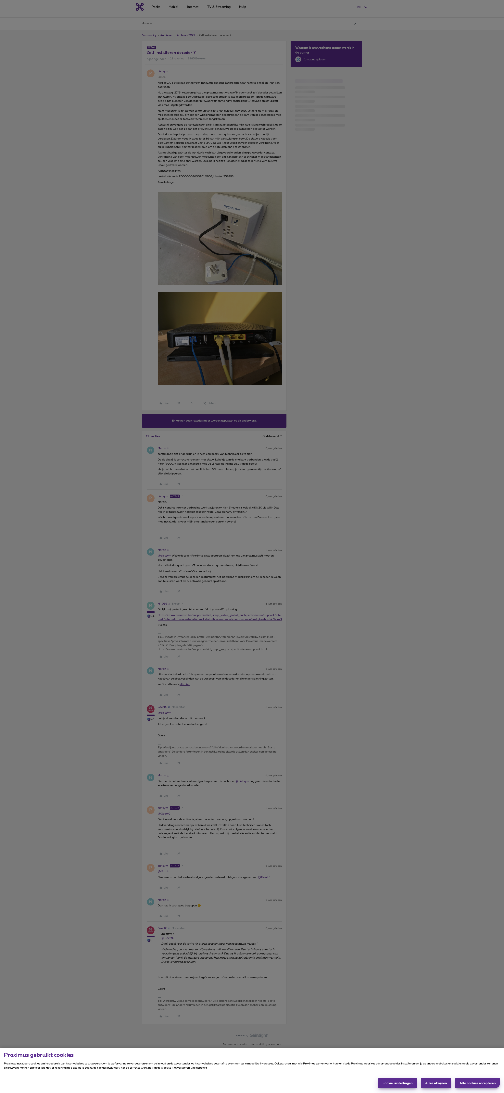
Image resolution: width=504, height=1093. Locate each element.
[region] (252, 1070)
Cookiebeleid (199, 1067)
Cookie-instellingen (398, 1083)
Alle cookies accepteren (478, 1083)
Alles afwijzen (436, 1083)
